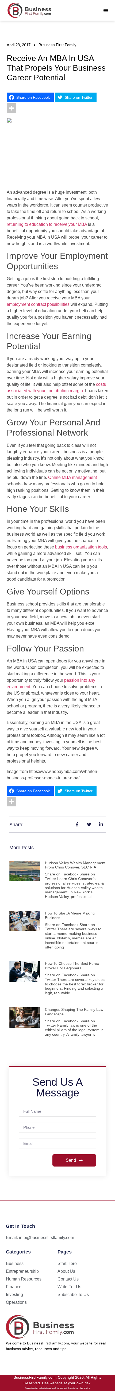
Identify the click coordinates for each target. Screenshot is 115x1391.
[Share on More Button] (11, 108)
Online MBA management (72, 477)
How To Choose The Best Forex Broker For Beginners (72, 965)
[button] (106, 10)
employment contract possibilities (38, 304)
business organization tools (81, 547)
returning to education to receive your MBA (47, 224)
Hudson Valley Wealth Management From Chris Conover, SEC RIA (75, 865)
